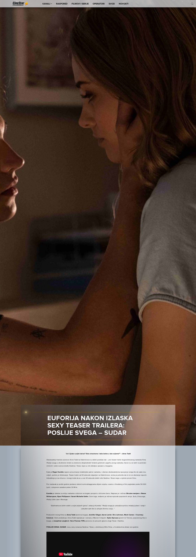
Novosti (123, 4)
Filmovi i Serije (80, 4)
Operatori (99, 4)
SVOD (112, 4)
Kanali (46, 4)
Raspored (61, 4)
